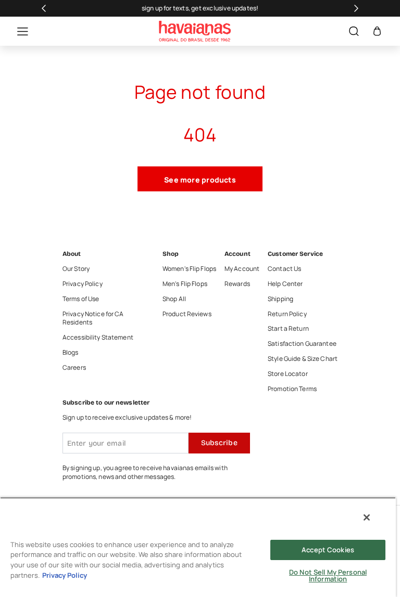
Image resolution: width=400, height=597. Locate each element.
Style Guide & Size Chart (303, 359)
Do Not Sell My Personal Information (328, 575)
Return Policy (287, 314)
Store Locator (288, 374)
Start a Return (288, 329)
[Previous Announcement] (44, 8)
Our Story (76, 269)
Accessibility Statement (98, 337)
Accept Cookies (328, 549)
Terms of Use (81, 299)
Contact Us (284, 269)
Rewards (237, 284)
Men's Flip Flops (184, 284)
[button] (17, 31)
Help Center (285, 284)
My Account (241, 269)
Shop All (174, 299)
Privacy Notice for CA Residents (93, 318)
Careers (74, 368)
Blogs (71, 352)
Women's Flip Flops (189, 269)
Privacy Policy (83, 284)
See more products (200, 180)
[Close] (366, 517)
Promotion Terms (292, 389)
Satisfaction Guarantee (302, 344)
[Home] (195, 31)
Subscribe (219, 442)
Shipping (280, 299)
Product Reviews (186, 314)
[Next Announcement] (356, 8)
